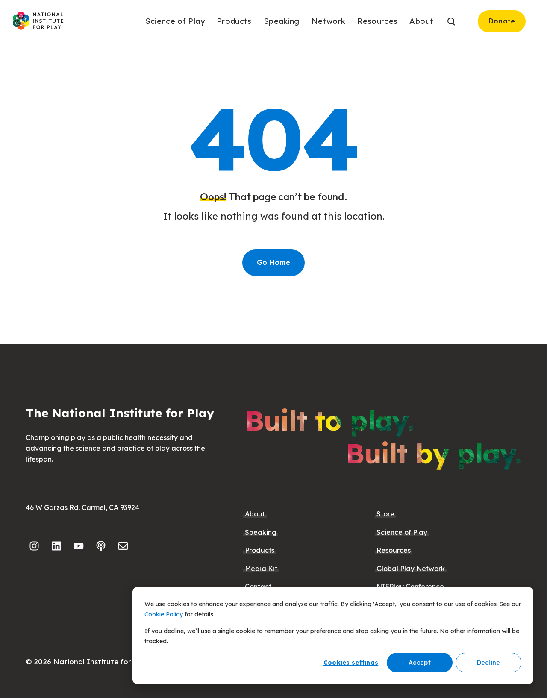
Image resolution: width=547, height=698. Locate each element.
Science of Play (401, 532)
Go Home (273, 262)
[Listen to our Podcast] (100, 545)
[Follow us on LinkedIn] (56, 545)
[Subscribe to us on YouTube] (78, 545)
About (255, 514)
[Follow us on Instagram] (34, 545)
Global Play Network (410, 568)
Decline (488, 662)
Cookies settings (350, 662)
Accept (420, 662)
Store (385, 514)
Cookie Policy (163, 614)
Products (259, 550)
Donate (501, 21)
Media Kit (261, 568)
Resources (393, 550)
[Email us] (123, 545)
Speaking (260, 532)
